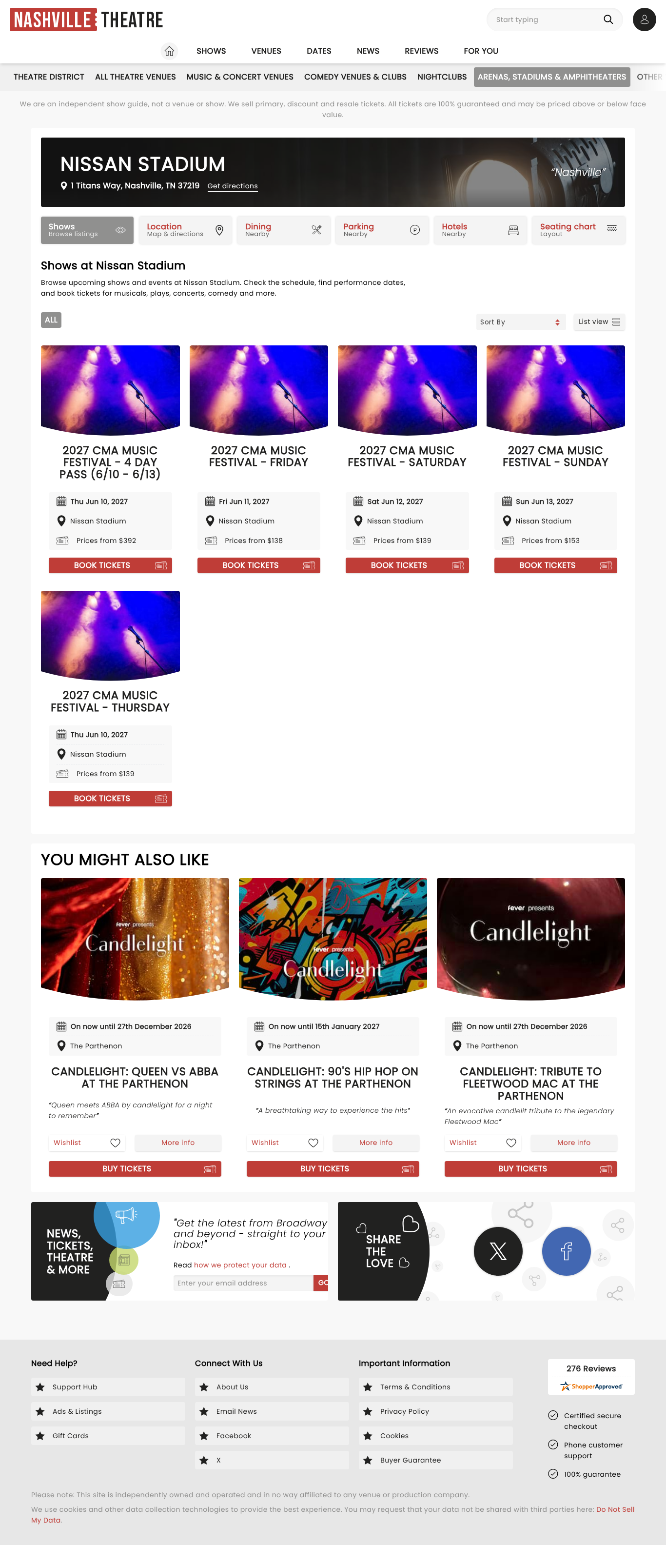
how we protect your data (241, 1265)
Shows (211, 51)
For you (481, 51)
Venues (267, 51)
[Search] (610, 19)
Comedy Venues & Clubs (355, 76)
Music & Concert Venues (240, 76)
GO (324, 1282)
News (368, 51)
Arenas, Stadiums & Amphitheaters (552, 76)
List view (593, 321)
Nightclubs (442, 76)
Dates (319, 51)
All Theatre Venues (135, 76)
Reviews (422, 51)
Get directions (233, 186)
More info (178, 1142)
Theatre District (49, 76)
